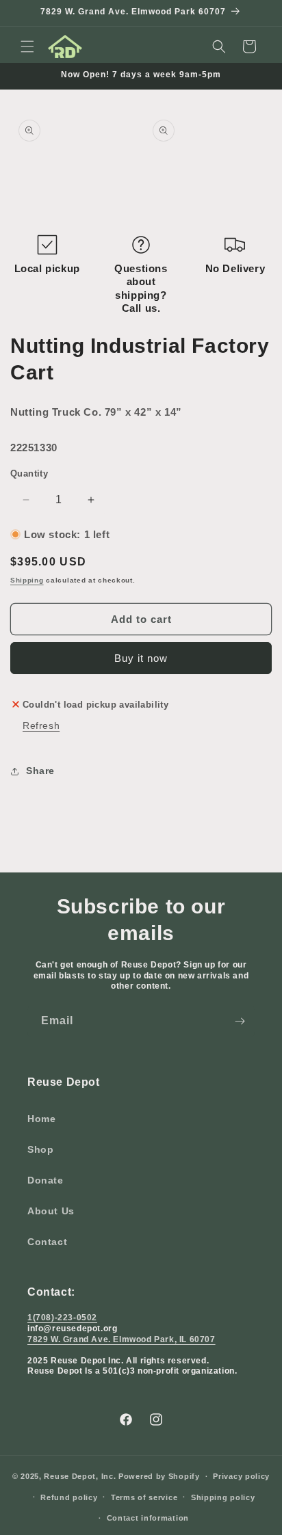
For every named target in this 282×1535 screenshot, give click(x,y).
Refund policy (68, 1497)
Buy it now (141, 658)
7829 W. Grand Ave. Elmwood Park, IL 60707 (121, 1339)
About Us (51, 1210)
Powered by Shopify (159, 1476)
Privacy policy (241, 1476)
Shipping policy (223, 1497)
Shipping (27, 580)
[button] (27, 46)
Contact (47, 1241)
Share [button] (40, 770)
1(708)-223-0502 (62, 1317)
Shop (40, 1149)
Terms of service (144, 1497)
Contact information (148, 1518)
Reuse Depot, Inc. (80, 1476)
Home (41, 1118)
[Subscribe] (240, 1021)
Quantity (29, 473)
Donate (45, 1180)
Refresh (41, 725)
